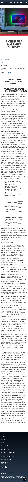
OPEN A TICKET (5, 59)
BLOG (2, 442)
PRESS (3, 439)
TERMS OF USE (5, 449)
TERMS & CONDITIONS (8, 453)
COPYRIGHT (4, 463)
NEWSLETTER (5, 445)
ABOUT (3, 436)
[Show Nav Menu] (2, 3)
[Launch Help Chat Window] (25, 479)
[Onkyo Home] (14, 3)
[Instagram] (2, 467)
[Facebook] (6, 467)
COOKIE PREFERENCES (8, 457)
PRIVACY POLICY (6, 460)
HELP (2, 62)
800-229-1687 (11, 471)
